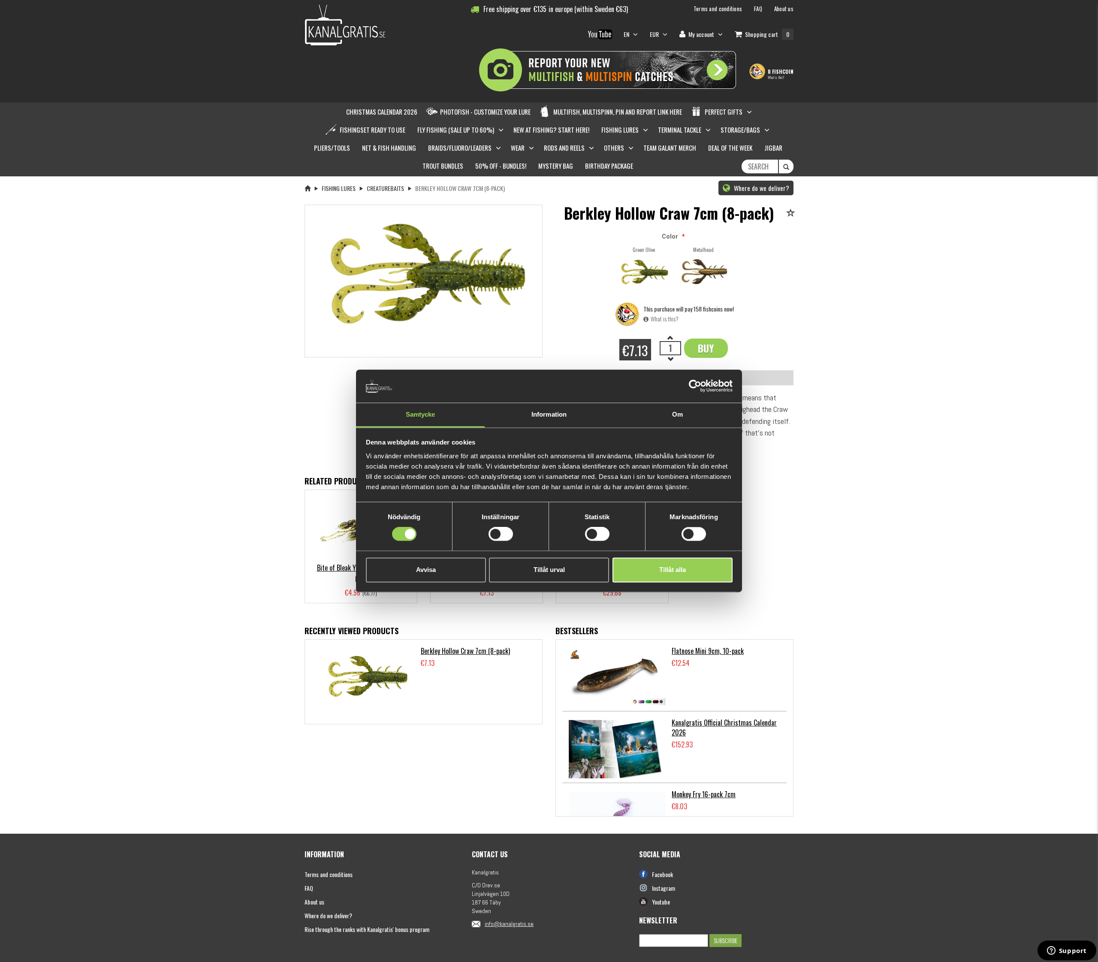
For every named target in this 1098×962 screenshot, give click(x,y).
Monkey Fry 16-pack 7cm (704, 794)
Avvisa (426, 569)
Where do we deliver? (760, 188)
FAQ (309, 887)
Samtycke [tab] (420, 414)
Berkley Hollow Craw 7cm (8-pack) (465, 651)
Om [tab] (677, 414)
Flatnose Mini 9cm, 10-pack (708, 651)
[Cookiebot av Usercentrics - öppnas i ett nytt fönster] (695, 386)
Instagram (663, 887)
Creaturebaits (385, 188)
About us (314, 901)
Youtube (661, 901)
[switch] (501, 534)
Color (670, 236)
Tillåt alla (672, 569)
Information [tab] (549, 414)
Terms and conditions (329, 874)
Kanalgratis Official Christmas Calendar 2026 (724, 727)
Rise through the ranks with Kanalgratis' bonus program (367, 929)
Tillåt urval (549, 569)
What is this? (776, 77)
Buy (706, 348)
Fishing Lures (339, 188)
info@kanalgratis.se (509, 924)
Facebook (662, 874)
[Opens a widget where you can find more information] (1066, 951)
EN (627, 34)
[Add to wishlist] (792, 213)
